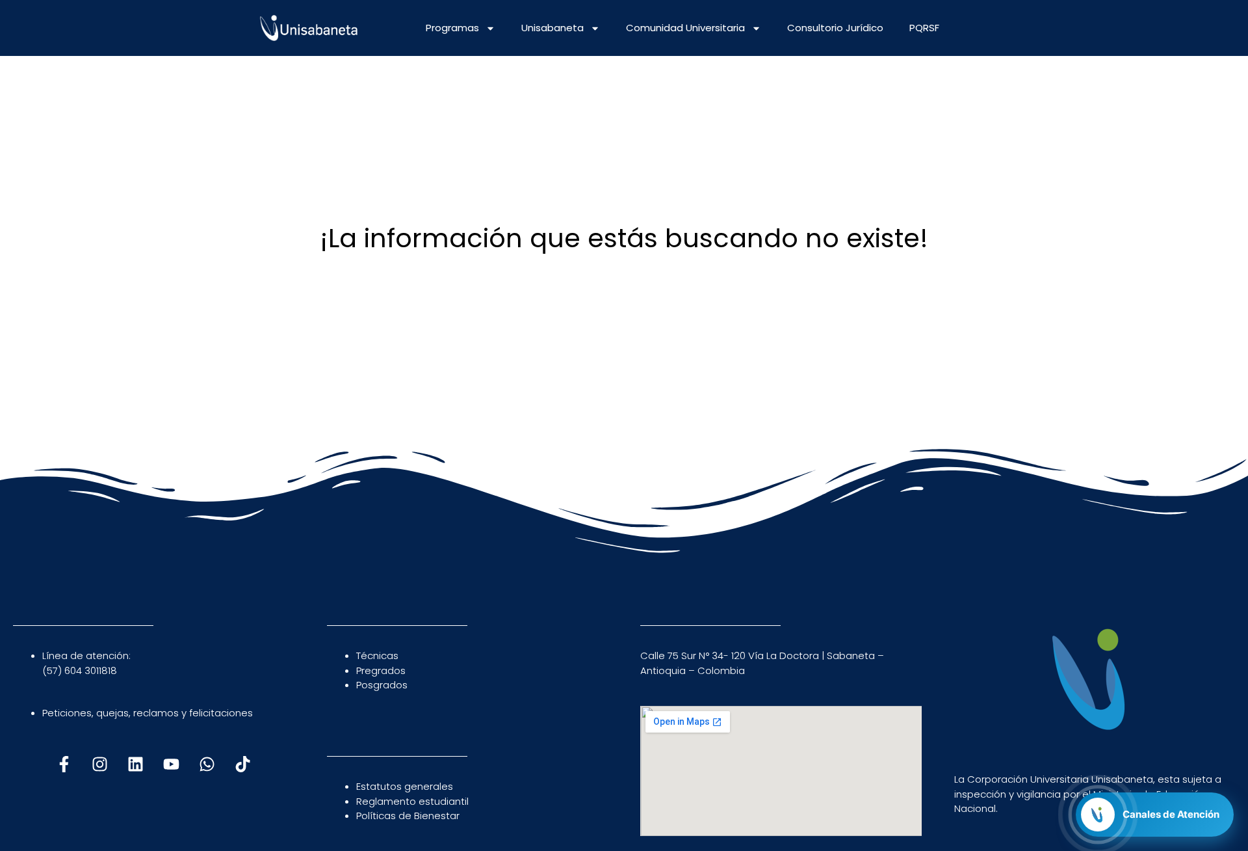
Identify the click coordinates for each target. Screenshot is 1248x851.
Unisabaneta (552, 27)
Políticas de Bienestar (408, 815)
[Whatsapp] (207, 764)
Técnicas (377, 655)
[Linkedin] (136, 764)
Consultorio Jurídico (835, 27)
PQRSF (924, 27)
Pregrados (381, 670)
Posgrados (382, 685)
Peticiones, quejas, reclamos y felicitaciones (147, 713)
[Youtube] (171, 764)
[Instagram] (100, 764)
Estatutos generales (404, 786)
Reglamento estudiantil (412, 801)
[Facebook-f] (64, 764)
